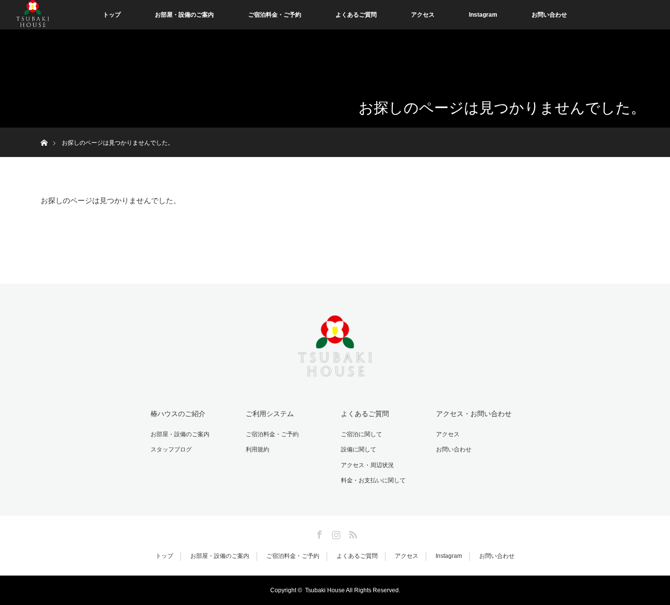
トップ (112, 14)
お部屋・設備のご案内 (184, 14)
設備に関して (358, 449)
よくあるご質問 (356, 14)
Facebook (318, 533)
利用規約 (257, 449)
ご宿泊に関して (361, 434)
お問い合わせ (549, 14)
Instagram (483, 14)
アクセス (423, 14)
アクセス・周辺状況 (367, 465)
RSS (351, 533)
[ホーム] (44, 131)
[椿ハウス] (335, 344)
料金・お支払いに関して (373, 480)
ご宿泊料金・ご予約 (274, 14)
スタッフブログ (171, 449)
